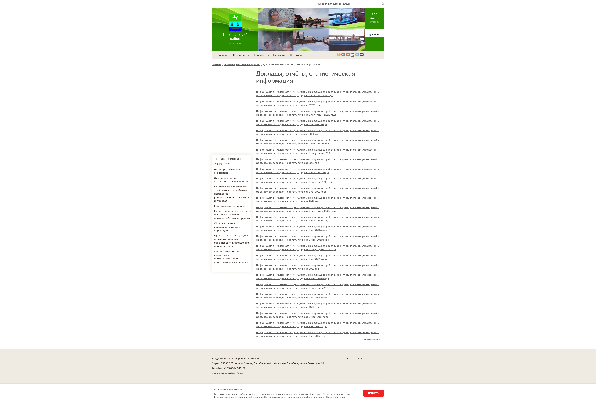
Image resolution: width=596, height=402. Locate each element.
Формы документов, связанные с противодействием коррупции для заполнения (231, 257)
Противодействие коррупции (242, 64)
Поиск (382, 3)
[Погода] (374, 34)
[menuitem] (377, 55)
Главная (216, 64)
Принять (373, 393)
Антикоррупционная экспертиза (227, 171)
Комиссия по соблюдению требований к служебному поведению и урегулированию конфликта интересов (231, 193)
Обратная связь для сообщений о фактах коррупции (227, 227)
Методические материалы (230, 205)
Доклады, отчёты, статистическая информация (232, 179)
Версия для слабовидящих (334, 3)
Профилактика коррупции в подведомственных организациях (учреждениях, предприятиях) (232, 241)
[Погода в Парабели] (374, 30)
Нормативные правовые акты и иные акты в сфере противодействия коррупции (232, 214)
